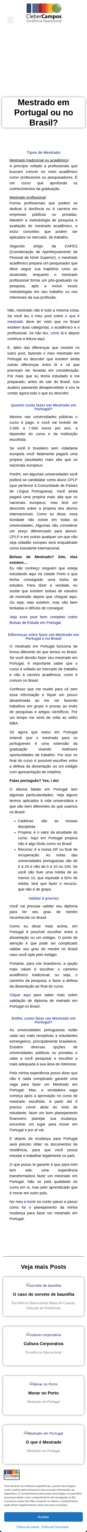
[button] (10, 20)
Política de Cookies (27, 1526)
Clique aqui (20, 995)
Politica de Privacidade (55, 1526)
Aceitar (43, 1517)
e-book (30, 1202)
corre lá (57, 333)
